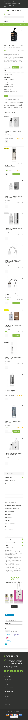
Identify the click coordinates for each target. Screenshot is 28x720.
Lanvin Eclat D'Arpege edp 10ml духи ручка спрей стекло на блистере (13, 566)
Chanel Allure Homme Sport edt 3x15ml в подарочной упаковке (13, 454)
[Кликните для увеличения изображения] (14, 35)
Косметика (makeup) (10, 539)
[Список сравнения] (23, 21)
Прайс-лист (7, 681)
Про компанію (8, 679)
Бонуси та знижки (9, 699)
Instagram (10, 637)
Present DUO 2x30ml (9, 529)
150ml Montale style (9, 533)
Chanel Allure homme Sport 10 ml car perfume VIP (13, 294)
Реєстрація (7, 696)
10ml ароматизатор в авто (10, 264)
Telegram (10, 634)
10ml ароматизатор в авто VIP (11, 295)
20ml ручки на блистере (10, 423)
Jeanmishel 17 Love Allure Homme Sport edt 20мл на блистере (14, 389)
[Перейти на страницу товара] (14, 122)
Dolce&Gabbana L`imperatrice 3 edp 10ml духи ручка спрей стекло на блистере (13, 570)
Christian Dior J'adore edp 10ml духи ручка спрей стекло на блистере (13, 562)
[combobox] (7, 631)
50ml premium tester (9, 198)
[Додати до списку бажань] (21, 30)
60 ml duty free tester (9, 231)
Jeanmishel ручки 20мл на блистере (12, 391)
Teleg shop (10, 640)
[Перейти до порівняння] (5, 70)
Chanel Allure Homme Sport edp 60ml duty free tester (13, 229)
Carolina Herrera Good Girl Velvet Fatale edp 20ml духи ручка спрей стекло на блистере (13, 557)
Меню (7, 21)
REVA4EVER (14, 10)
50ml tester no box (9, 514)
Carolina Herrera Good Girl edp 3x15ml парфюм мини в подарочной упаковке (13, 553)
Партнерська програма (10, 701)
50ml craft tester (8, 517)
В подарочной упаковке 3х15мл (11, 456)
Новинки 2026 (8, 477)
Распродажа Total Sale (10, 480)
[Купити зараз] (21, 67)
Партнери (7, 684)
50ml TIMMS (7, 134)
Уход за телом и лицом (10, 542)
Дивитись (14, 606)
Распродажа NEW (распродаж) (12, 536)
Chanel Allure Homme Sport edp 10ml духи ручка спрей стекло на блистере (13, 164)
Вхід (5, 693)
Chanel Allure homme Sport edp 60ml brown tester (13, 326)
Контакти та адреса (9, 687)
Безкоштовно (8, 704)
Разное (6, 545)
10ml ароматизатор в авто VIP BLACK (13, 493)
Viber (18, 634)
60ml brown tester (8, 328)
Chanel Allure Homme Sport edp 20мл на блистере (13, 422)
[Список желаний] (20, 21)
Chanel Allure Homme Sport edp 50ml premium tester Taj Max (13, 197)
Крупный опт (8, 483)
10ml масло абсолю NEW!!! (10, 359)
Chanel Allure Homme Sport (12, 91)
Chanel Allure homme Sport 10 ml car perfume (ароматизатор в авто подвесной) (13, 261)
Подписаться (9, 614)
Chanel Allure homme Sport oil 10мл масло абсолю (13, 358)
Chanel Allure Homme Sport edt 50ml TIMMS (13, 132)
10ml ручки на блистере (10, 166)
